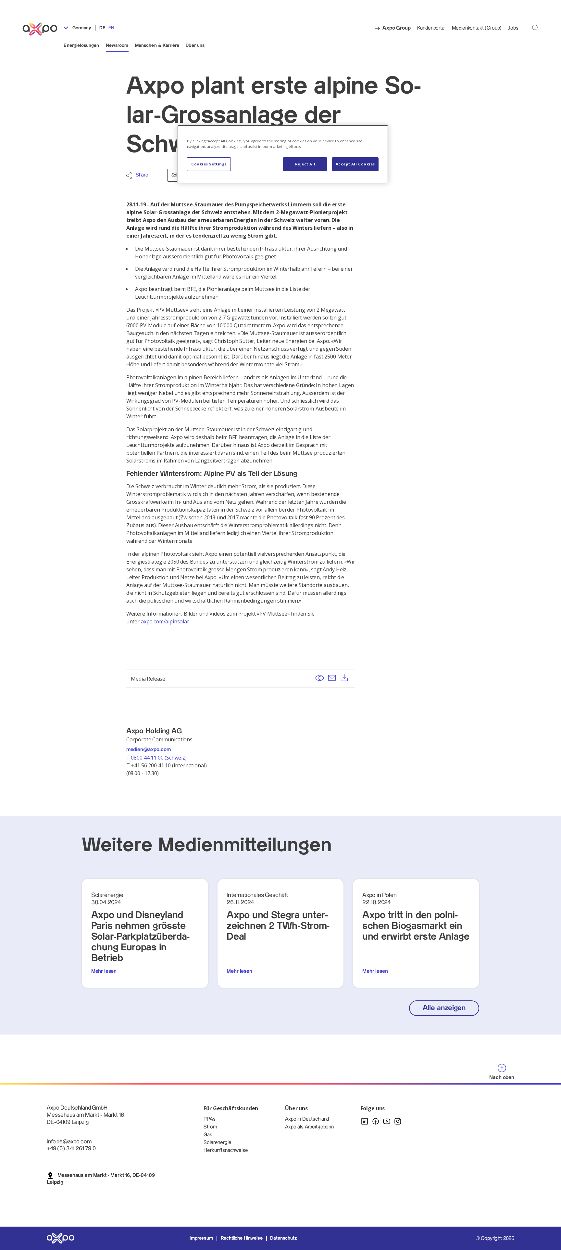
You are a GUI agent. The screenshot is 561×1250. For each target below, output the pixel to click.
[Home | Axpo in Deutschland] (43, 29)
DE (102, 28)
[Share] (129, 175)
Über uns (195, 45)
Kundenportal (431, 28)
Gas (208, 1134)
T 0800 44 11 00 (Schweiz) (157, 757)
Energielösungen (81, 45)
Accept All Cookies (355, 164)
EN (111, 28)
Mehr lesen (104, 971)
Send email (332, 678)
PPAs (209, 1119)
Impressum (201, 1238)
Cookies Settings (209, 164)
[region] (282, 154)
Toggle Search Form (535, 28)
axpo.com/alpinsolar (165, 621)
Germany (81, 28)
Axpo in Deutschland (307, 1119)
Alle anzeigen (444, 1008)
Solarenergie (217, 1142)
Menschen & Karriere (157, 45)
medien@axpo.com (148, 749)
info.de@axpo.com (69, 1141)
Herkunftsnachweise (226, 1150)
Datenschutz (283, 1238)
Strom (210, 1127)
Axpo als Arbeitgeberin (309, 1127)
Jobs (513, 28)
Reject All (305, 164)
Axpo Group (396, 28)
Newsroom (117, 45)
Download (344, 678)
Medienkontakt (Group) (477, 28)
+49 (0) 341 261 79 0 (71, 1148)
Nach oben (501, 1077)
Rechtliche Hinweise (242, 1238)
